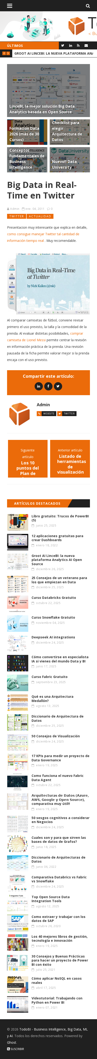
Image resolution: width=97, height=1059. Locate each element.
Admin (15, 209)
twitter (16, 216)
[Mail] (86, 45)
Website (49, 413)
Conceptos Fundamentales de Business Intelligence (53, 53)
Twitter (69, 413)
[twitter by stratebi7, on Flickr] (48, 284)
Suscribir (17, 1049)
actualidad (40, 216)
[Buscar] (87, 5)
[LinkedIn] (70, 45)
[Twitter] (63, 45)
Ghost (11, 1042)
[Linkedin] (39, 386)
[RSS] (78, 45)
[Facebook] (48, 386)
